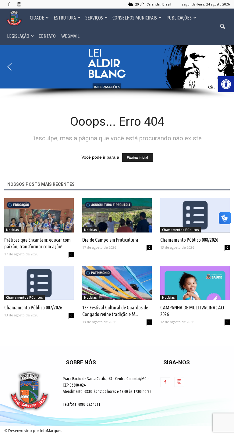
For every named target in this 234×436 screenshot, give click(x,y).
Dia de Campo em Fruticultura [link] (110, 240)
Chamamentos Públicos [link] (180, 230)
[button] (117, 66)
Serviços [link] (94, 17)
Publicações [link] (179, 17)
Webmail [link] (70, 36)
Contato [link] (47, 36)
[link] (226, 84)
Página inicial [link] (137, 157)
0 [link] (71, 254)
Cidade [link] (37, 17)
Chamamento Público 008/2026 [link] (189, 240)
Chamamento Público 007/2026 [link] (33, 307)
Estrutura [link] (65, 17)
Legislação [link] (18, 36)
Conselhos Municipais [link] (134, 17)
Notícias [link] (12, 230)
